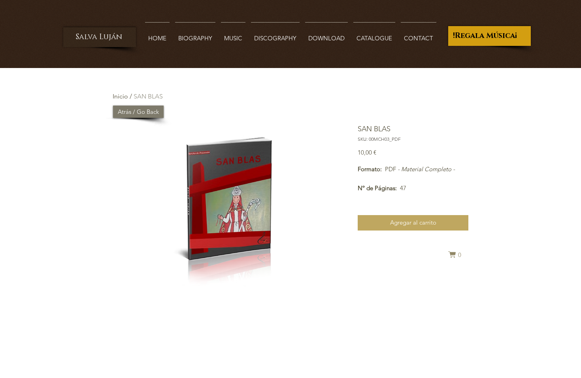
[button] (458, 254)
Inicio (120, 96)
